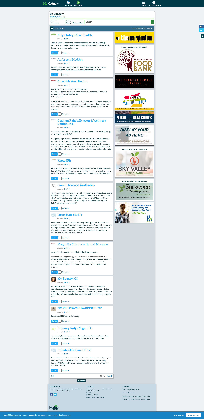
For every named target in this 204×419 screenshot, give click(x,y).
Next (108, 376)
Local (56, 28)
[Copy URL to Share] (65, 39)
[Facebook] (51, 394)
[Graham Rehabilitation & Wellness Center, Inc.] (53, 120)
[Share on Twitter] (67, 39)
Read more (54, 109)
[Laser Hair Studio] (53, 215)
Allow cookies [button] (193, 415)
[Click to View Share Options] (59, 52)
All (52, 28)
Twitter (55, 394)
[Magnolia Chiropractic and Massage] (53, 244)
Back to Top (82, 380)
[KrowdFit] (53, 160)
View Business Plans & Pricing (142, 28)
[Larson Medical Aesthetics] (53, 186)
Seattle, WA (57, 16)
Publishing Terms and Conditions (131, 396)
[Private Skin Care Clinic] (53, 350)
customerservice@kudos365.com (95, 397)
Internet (62, 28)
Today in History (130, 389)
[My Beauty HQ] (53, 280)
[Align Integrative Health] (53, 34)
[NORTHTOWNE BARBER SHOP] (53, 309)
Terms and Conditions (128, 393)
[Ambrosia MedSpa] (53, 59)
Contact (64, 53)
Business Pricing (145, 399)
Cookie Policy (126, 399)
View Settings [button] (179, 415)
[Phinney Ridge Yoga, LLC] (53, 329)
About (138, 389)
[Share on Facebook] (69, 39)
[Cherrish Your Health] (53, 81)
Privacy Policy (146, 396)
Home (123, 389)
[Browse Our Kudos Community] (51, 3)
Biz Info (54, 53)
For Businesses (135, 399)
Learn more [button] (66, 415)
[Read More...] (134, 37)
